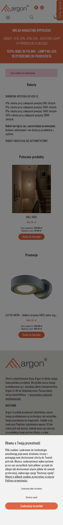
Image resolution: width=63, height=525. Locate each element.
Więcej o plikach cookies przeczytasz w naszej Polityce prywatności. (29, 478)
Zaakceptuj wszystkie (31, 506)
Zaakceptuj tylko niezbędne (31, 488)
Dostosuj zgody (31, 497)
